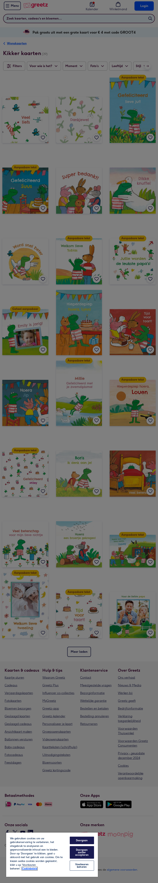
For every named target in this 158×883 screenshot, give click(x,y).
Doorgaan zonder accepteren (82, 852)
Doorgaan (82, 840)
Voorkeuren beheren (82, 865)
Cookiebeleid (29, 868)
